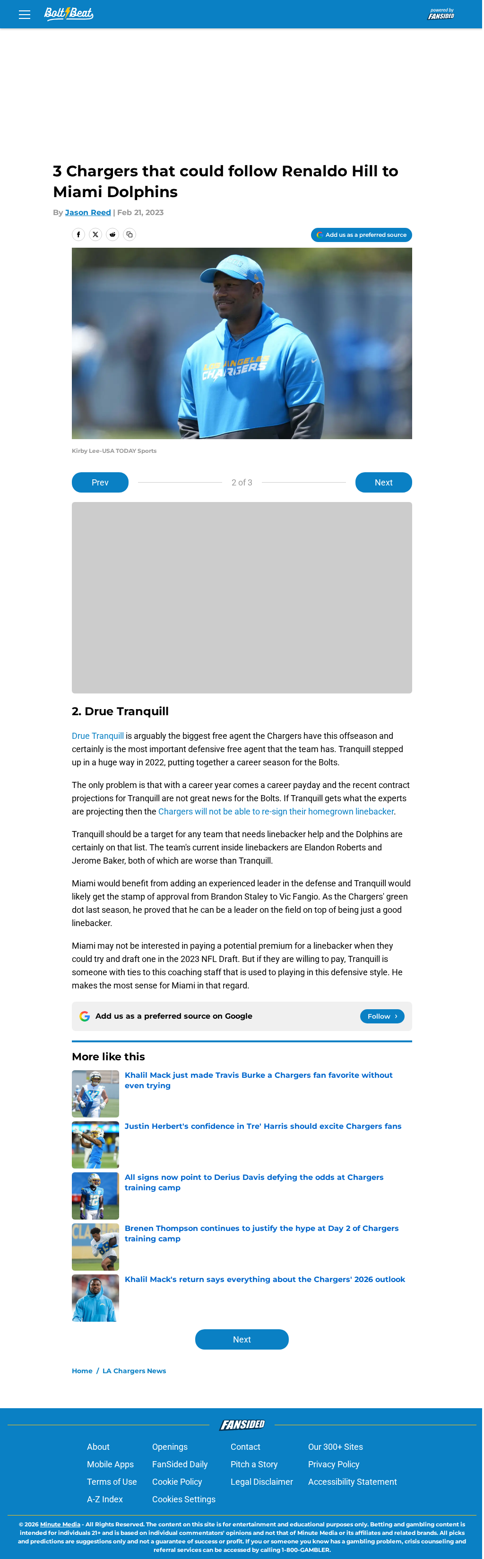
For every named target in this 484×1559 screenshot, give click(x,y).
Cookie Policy (177, 1482)
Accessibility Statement (352, 1482)
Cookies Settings (184, 1499)
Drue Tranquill (98, 736)
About (98, 1447)
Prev (100, 482)
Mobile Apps (110, 1464)
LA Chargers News (134, 1371)
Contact (245, 1447)
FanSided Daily (180, 1464)
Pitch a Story (254, 1464)
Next (384, 482)
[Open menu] (24, 14)
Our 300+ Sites (335, 1447)
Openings (170, 1447)
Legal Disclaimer (262, 1482)
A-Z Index (105, 1499)
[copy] (129, 234)
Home (82, 1371)
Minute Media (60, 1524)
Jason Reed (88, 212)
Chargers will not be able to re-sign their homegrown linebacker (276, 811)
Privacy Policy (334, 1464)
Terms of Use (112, 1482)
